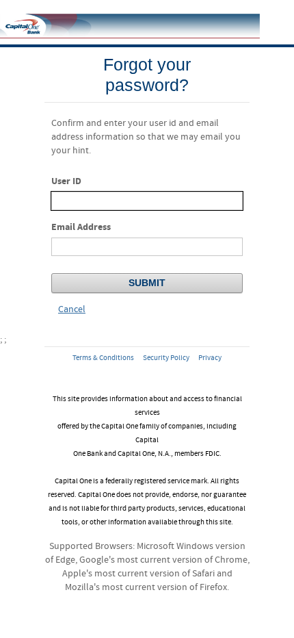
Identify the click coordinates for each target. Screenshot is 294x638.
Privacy (210, 358)
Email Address (81, 226)
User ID (66, 181)
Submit (147, 282)
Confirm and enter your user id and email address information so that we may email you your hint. (146, 137)
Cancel (71, 309)
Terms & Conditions (103, 358)
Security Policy (166, 358)
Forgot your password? (147, 74)
